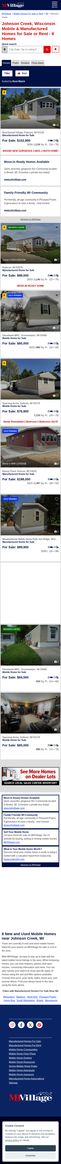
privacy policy (12, 1140)
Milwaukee (9, 997)
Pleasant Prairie (47, 997)
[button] (4, 49)
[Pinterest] (39, 1024)
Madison (20, 997)
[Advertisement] (30, 593)
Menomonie (51, 1000)
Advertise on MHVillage (30, 219)
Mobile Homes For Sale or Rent (28, 13)
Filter (7, 73)
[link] (16, 140)
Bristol (40, 1000)
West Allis (32, 997)
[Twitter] (30, 1024)
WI (47, 13)
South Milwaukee (26, 1000)
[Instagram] (12, 1024)
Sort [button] (24, 73)
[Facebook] (21, 1024)
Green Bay (9, 1000)
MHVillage (6, 13)
